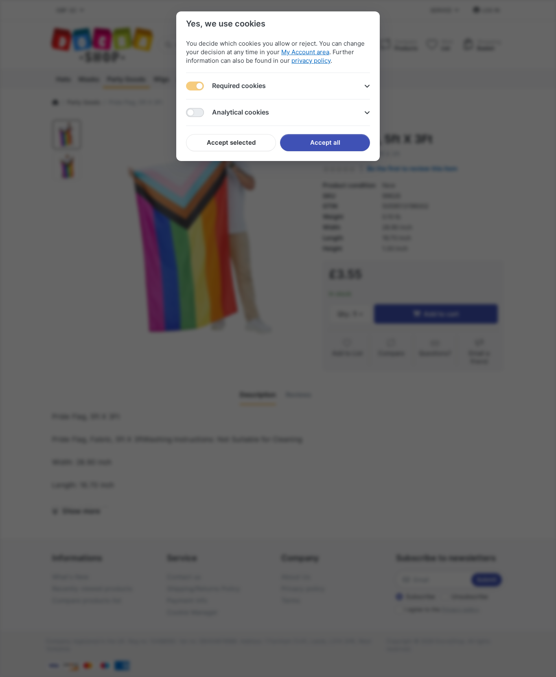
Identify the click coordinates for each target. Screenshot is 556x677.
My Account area (305, 52)
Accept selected (231, 142)
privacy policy (311, 60)
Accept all (325, 142)
